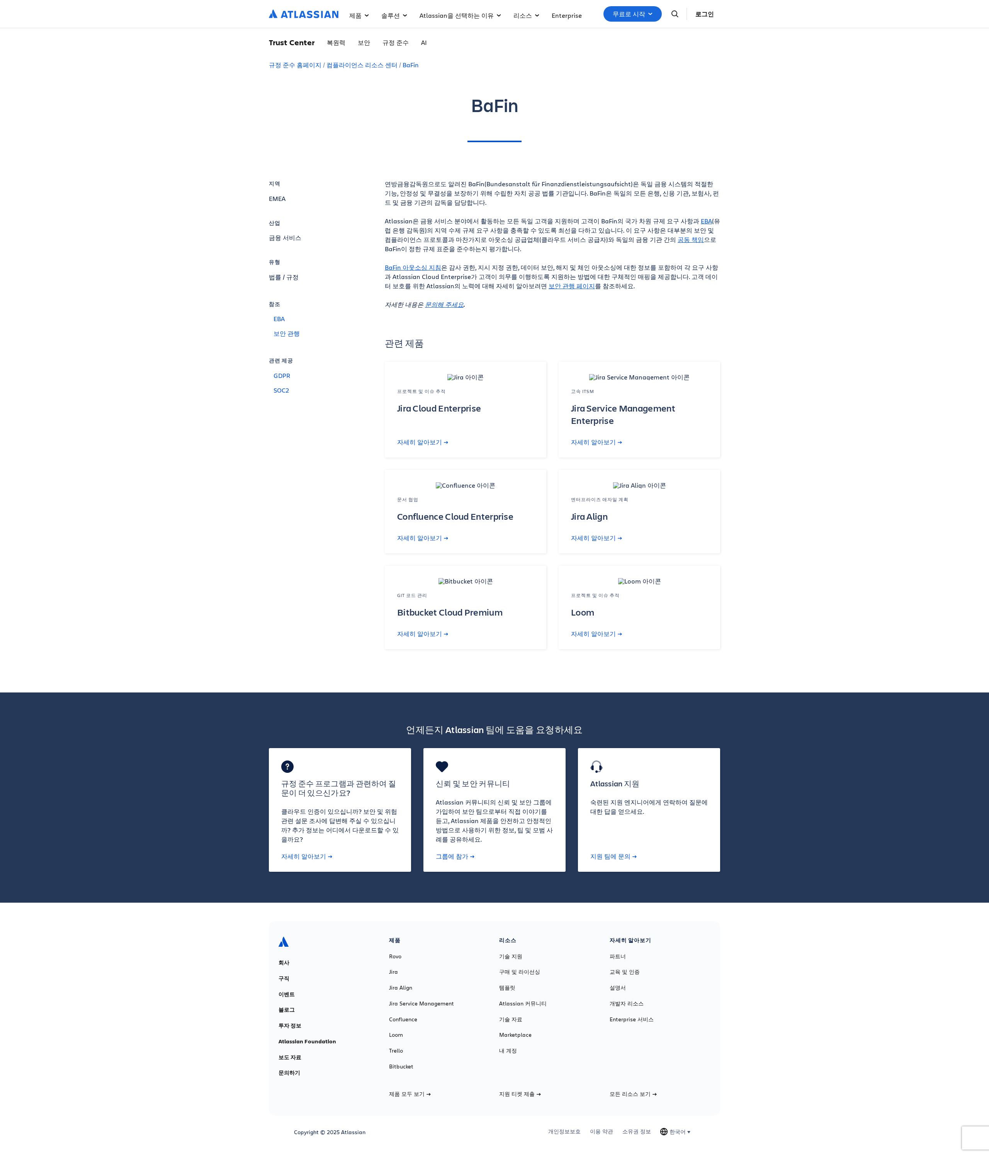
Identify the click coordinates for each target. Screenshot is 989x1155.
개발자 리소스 (627, 1003)
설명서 (618, 988)
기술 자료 (510, 1019)
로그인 (704, 14)
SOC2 (281, 390)
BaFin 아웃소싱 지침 (413, 267)
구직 (284, 978)
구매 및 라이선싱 (519, 972)
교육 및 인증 (625, 972)
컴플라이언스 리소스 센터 (362, 65)
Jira (393, 972)
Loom (396, 1035)
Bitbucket (401, 1066)
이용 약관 (601, 1131)
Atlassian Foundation (307, 1041)
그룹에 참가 (452, 856)
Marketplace (515, 1035)
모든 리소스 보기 (630, 1094)
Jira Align (400, 988)
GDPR (282, 375)
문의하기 (289, 1073)
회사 (284, 962)
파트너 (618, 956)
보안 (364, 42)
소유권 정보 (636, 1131)
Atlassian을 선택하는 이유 (457, 15)
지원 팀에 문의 (610, 856)
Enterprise (567, 15)
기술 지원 (510, 956)
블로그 (287, 1010)
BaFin (411, 65)
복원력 (336, 42)
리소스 (522, 15)
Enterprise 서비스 (632, 1019)
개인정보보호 (564, 1131)
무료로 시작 (629, 14)
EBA (279, 319)
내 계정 (508, 1051)
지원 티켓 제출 (517, 1094)
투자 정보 (290, 1025)
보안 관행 (287, 333)
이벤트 (287, 994)
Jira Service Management (421, 1003)
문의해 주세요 (444, 304)
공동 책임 (691, 239)
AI (424, 42)
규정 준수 (395, 42)
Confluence (403, 1019)
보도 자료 (290, 1057)
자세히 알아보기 (419, 442)
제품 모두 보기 (407, 1094)
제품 (355, 15)
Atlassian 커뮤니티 (523, 1003)
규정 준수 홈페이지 (295, 65)
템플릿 (507, 988)
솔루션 (390, 15)
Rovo (395, 956)
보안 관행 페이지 (572, 286)
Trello (396, 1051)
